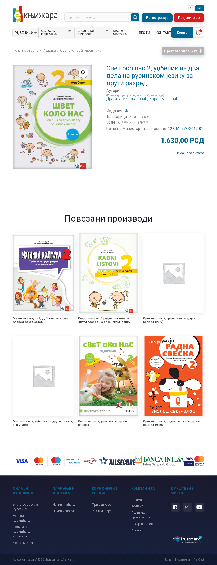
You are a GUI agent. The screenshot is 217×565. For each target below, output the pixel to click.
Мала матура (120, 32)
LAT (190, 8)
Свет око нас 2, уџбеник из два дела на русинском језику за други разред (81, 50)
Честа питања (23, 543)
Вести (144, 32)
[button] (83, 73)
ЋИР (199, 8)
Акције (136, 530)
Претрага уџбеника (181, 51)
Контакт (163, 32)
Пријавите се (189, 18)
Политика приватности (140, 515)
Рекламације (101, 511)
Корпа (182, 32)
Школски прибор (85, 32)
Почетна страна (26, 50)
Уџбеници (24, 33)
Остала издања (49, 32)
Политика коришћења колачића (22, 531)
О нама (136, 500)
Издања (49, 50)
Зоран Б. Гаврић (163, 99)
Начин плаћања (64, 505)
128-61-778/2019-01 (185, 128)
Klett (128, 111)
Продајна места (142, 524)
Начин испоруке (64, 511)
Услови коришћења (22, 518)
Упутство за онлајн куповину (26, 507)
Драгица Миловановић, (127, 99)
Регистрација (157, 18)
